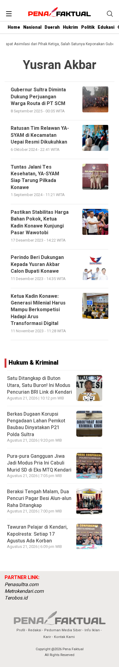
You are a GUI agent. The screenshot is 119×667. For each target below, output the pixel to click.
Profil (20, 630)
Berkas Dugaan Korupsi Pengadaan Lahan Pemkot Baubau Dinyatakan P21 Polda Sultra (36, 424)
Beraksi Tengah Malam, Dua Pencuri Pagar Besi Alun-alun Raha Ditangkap (39, 498)
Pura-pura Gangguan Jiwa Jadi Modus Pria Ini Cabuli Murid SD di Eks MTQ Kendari (39, 463)
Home (14, 27)
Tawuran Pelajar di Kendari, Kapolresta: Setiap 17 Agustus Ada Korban (37, 534)
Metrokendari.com (24, 591)
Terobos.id (16, 598)
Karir (47, 637)
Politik (88, 27)
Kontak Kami (64, 637)
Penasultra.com (21, 584)
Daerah (52, 27)
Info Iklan (92, 630)
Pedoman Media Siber (62, 630)
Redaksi (34, 630)
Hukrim (70, 27)
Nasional (32, 27)
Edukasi (106, 27)
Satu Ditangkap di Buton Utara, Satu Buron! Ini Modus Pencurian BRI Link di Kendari (39, 385)
